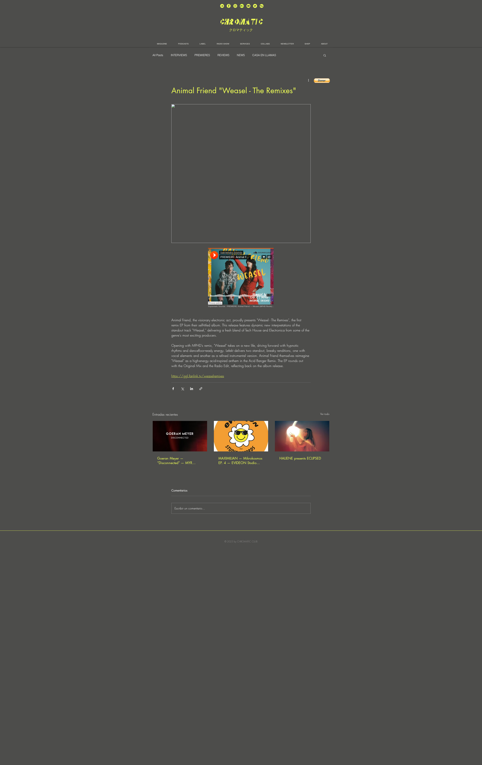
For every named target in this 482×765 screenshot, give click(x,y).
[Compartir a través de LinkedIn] (191, 388)
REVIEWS (223, 55)
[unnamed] (262, 6)
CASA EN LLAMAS (264, 55)
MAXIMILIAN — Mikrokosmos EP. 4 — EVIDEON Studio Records (240, 460)
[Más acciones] (308, 80)
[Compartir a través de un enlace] (201, 388)
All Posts (158, 55)
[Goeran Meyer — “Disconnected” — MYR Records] (180, 436)
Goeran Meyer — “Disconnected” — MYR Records (174, 460)
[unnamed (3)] (235, 6)
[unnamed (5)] (255, 6)
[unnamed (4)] (229, 6)
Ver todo (324, 414)
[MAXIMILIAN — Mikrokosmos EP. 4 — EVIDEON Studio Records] (241, 436)
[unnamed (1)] (248, 6)
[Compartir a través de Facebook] (173, 388)
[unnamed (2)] (222, 6)
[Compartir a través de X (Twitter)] (182, 388)
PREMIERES (202, 55)
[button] (324, 55)
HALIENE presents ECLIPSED (300, 458)
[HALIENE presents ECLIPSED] (302, 436)
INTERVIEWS (179, 55)
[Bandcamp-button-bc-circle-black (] (242, 6)
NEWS (241, 55)
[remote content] (241, 277)
